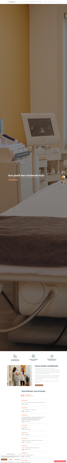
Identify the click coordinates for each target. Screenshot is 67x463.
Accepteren (4, 459)
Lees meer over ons (39, 385)
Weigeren (10, 459)
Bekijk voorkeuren (17, 459)
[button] (19, 454)
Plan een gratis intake (13, 179)
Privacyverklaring (11, 461)
